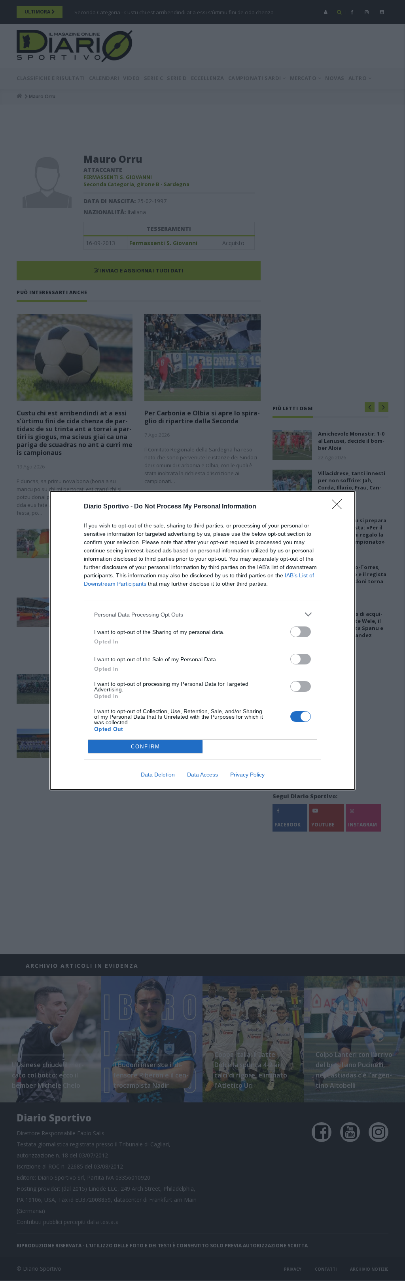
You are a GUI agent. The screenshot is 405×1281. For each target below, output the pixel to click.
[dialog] (202, 640)
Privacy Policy (247, 774)
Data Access (202, 774)
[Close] (339, 506)
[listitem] (202, 614)
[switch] (300, 631)
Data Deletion (158, 774)
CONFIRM (145, 747)
